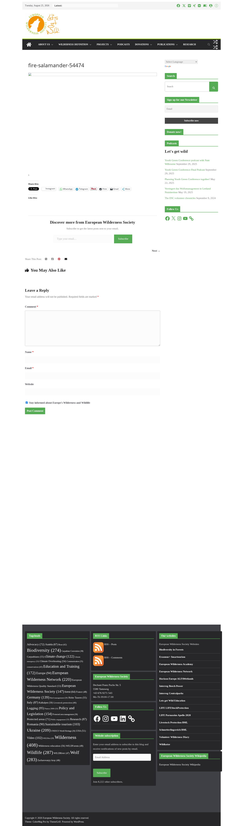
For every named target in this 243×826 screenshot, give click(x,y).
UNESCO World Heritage (63, 731)
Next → (156, 250)
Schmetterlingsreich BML (173, 729)
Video (34, 738)
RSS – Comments (113, 657)
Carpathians (35, 656)
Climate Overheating (53, 661)
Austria (51, 644)
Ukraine (38, 730)
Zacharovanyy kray (49, 760)
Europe (44, 673)
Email (29, 368)
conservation (35, 667)
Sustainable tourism (62, 724)
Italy (32, 702)
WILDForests (74, 746)
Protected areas (38, 719)
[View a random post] (215, 42)
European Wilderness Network (175, 671)
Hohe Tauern (77, 697)
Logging (35, 708)
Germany (38, 697)
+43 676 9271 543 (102, 693)
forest (70, 691)
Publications (166, 44)
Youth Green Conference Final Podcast (185, 169)
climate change (59, 656)
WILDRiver (62, 753)
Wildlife (40, 752)
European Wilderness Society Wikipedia (179, 764)
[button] (51, 44)
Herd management (59, 698)
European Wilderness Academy (176, 664)
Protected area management (65, 714)
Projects (103, 44)
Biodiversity (44, 650)
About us (44, 44)
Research (189, 44)
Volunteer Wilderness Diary (174, 737)
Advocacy (35, 644)
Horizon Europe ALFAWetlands (176, 678)
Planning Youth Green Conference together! (187, 179)
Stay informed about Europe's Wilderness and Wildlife (59, 402)
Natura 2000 (51, 709)
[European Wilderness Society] (29, 44)
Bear (62, 644)
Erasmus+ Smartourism (172, 657)
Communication (75, 661)
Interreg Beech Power (171, 686)
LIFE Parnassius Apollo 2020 (175, 715)
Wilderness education (51, 745)
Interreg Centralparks (171, 693)
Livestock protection (65, 703)
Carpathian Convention (72, 651)
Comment (31, 306)
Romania (35, 724)
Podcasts (123, 44)
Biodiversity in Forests (171, 649)
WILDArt (48, 738)
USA (81, 730)
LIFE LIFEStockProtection (174, 708)
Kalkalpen (46, 702)
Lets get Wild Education (172, 700)
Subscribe (123, 238)
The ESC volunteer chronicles (180, 198)
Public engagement (60, 719)
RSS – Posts (110, 644)
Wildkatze (164, 744)
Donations (142, 44)
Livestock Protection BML (173, 722)
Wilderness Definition (73, 44)
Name (29, 352)
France (81, 692)
